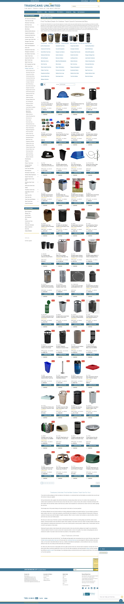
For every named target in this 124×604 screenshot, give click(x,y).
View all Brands (28, 230)
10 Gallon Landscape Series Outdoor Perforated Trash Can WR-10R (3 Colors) (77, 439)
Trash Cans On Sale (29, 20)
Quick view (48, 100)
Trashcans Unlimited (29, 225)
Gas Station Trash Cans (30, 53)
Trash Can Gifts (28, 195)
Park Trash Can (29, 118)
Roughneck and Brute (30, 141)
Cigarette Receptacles (29, 33)
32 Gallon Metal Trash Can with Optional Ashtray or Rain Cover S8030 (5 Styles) (92, 317)
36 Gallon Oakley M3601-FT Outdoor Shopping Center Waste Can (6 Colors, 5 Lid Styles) (92, 257)
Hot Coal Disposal (29, 101)
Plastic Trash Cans (29, 163)
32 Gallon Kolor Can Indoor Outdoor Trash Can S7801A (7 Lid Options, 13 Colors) (77, 196)
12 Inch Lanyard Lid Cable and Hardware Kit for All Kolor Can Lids (77, 287)
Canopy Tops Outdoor (30, 74)
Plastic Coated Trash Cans (31, 125)
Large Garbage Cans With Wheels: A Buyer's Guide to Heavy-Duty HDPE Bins (90, 579)
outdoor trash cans (55, 540)
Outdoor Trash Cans (29, 68)
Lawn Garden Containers (30, 107)
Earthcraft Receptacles (30, 91)
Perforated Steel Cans (30, 123)
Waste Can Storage (29, 155)
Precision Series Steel (30, 135)
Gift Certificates (46, 575)
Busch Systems (28, 211)
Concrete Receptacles (30, 80)
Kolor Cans (27, 223)
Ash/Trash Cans (28, 24)
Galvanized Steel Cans (30, 93)
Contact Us (68, 12)
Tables (26, 187)
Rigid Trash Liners (29, 139)
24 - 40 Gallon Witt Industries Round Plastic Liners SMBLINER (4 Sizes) (47, 257)
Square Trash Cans (29, 176)
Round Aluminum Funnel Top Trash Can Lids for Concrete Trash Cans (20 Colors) (77, 105)
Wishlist (44, 577)
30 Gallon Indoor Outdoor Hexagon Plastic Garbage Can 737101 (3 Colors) (77, 257)
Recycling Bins (28, 170)
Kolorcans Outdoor (29, 103)
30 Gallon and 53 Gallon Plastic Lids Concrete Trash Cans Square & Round (47, 135)
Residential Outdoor (29, 137)
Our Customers (81, 12)
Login (44, 578)
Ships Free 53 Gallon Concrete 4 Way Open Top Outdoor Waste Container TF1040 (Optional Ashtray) (62, 257)
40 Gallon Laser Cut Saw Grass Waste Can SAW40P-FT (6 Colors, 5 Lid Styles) (47, 439)
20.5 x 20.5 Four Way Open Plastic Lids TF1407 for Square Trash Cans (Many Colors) (62, 469)
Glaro (26, 219)
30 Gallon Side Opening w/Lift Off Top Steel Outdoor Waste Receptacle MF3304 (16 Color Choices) (77, 408)
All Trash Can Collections (30, 18)
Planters (27, 161)
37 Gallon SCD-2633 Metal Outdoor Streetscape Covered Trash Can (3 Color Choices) (47, 348)
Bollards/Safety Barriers (30, 31)
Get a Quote (60, 12)
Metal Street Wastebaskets (28, 112)
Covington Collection (30, 82)
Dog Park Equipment (29, 43)
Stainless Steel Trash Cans (29, 183)
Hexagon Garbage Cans (30, 99)
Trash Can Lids (28, 197)
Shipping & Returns (46, 580)
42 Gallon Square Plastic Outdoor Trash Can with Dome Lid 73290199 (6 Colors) (91, 105)
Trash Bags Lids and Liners (29, 192)
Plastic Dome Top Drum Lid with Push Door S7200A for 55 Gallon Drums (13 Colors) (62, 105)
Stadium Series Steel (30, 145)
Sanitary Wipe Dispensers (30, 174)
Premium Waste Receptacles (28, 165)
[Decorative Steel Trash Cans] (50, 37)
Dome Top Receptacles (30, 45)
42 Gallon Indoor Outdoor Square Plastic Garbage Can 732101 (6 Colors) (92, 135)
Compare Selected (95, 486)
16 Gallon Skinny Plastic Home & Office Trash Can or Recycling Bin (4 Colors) (47, 378)
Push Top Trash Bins (29, 168)
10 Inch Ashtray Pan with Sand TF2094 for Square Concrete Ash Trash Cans (92, 439)
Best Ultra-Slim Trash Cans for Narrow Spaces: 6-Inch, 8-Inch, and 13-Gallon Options (90, 576)
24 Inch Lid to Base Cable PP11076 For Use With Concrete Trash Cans (92, 166)
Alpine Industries (28, 227)
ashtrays (88, 548)
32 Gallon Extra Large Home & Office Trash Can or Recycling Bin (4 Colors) (62, 317)
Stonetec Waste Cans (30, 149)
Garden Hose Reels (29, 97)
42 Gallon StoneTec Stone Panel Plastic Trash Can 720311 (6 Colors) (47, 469)
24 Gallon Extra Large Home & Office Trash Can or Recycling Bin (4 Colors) (92, 196)
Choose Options (47, 112)
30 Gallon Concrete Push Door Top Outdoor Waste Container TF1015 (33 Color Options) (47, 196)
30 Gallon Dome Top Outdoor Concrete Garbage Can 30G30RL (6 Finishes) (47, 226)
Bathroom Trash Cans (29, 27)
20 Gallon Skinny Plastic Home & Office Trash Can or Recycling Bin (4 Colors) (62, 166)
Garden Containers (29, 95)
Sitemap (36, 602)
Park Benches (28, 159)
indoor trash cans (45, 540)
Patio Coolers (28, 120)
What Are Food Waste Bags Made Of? (88, 581)
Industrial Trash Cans (29, 58)
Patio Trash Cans (29, 122)
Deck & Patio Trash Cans (30, 85)
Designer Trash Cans (29, 41)
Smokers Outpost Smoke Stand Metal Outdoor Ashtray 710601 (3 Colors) (62, 378)
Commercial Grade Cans (30, 35)
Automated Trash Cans (30, 72)
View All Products (29, 203)
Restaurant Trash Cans (30, 172)
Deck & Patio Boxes (29, 83)
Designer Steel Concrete (30, 89)
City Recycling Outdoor (30, 76)
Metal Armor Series (29, 109)
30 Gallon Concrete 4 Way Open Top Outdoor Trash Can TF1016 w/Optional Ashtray (62, 408)
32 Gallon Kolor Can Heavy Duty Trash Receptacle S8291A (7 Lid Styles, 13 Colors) (77, 227)
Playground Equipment (30, 129)
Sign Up (48, 578)
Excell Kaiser (28, 215)
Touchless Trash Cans (29, 189)
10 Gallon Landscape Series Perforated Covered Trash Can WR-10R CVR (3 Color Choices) (47, 318)
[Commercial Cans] (57, 37)
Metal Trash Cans (28, 62)
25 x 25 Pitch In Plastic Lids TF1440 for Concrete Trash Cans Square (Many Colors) (47, 408)
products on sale (50, 550)
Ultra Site (27, 228)
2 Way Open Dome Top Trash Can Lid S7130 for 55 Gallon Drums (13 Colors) (47, 166)
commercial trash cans (72, 540)
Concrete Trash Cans (29, 37)
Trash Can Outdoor (29, 153)
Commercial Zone (28, 221)
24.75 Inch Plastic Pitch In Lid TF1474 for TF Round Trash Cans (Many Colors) (77, 469)
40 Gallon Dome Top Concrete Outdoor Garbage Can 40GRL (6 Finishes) (62, 196)
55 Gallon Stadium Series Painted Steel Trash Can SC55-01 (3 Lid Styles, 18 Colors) (77, 378)
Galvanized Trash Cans (30, 49)
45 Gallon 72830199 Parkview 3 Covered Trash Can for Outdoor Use (62, 348)
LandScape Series (29, 105)
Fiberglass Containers (29, 51)
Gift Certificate (84, 1)
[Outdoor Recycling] (65, 37)
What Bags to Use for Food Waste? (88, 582)
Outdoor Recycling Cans (30, 116)
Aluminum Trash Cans (29, 22)
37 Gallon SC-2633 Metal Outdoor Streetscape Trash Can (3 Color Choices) (62, 226)
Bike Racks (27, 29)
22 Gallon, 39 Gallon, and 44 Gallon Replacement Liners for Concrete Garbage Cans (77, 135)
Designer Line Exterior (30, 87)
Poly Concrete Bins (29, 131)
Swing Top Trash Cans (29, 185)
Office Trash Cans (28, 66)
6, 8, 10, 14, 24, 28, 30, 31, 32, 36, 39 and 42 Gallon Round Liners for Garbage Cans (47, 105)
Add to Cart (92, 172)
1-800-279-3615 (27, 1)
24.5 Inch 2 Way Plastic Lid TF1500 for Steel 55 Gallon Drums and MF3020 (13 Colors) (92, 469)
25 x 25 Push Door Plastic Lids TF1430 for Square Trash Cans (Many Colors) (92, 226)
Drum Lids (27, 47)
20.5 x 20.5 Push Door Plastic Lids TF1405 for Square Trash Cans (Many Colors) (77, 166)
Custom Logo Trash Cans (30, 39)
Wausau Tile (27, 213)
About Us (39, 12)
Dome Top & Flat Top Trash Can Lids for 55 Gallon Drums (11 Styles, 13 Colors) (62, 136)
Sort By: (57, 84)
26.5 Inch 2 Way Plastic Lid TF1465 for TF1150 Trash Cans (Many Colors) (62, 439)
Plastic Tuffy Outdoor (30, 127)
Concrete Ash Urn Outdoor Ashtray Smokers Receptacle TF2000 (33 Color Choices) (77, 348)
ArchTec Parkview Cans (30, 70)
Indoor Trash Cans (29, 56)
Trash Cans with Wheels (30, 199)
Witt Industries (28, 217)
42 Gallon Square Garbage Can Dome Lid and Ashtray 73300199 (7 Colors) (77, 317)
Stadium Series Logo (30, 143)
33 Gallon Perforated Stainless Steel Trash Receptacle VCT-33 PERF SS (62, 287)
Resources (51, 12)
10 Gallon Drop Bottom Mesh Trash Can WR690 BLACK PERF (91, 348)
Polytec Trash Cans (29, 133)
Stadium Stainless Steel (30, 147)
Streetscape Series (29, 151)
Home (42, 15)
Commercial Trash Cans (30, 78)
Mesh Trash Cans (28, 60)
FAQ (46, 12)
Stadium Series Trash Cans (29, 179)
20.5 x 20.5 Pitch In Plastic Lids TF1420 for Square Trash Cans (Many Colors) (92, 378)
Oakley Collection (29, 114)
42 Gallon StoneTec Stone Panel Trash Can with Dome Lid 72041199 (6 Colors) (47, 287)
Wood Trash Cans (28, 201)
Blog (74, 12)
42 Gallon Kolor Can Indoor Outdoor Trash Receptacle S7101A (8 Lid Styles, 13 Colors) (92, 287)
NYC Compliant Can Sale (30, 64)
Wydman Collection (29, 156)
